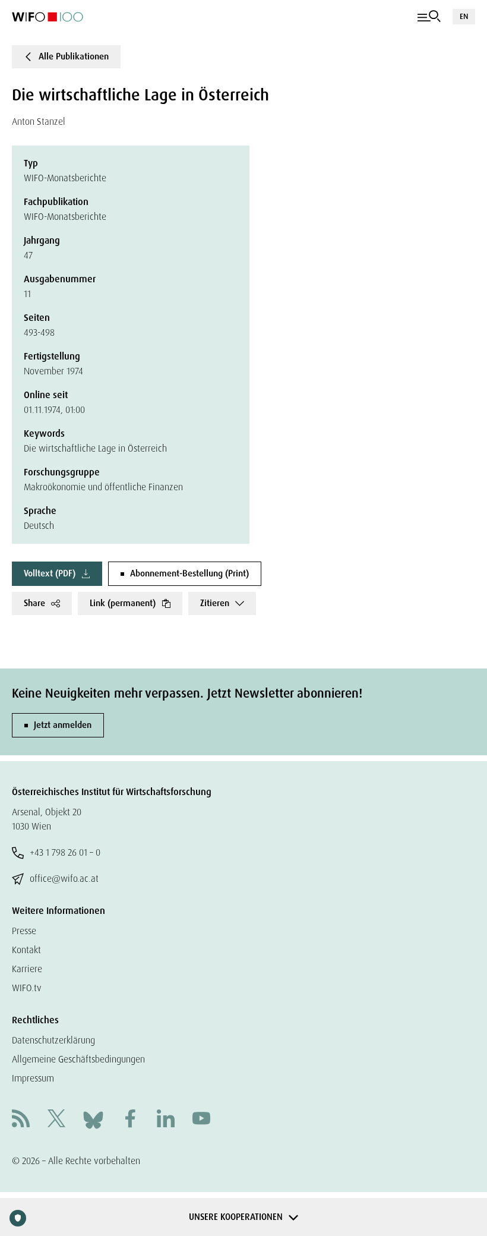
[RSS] (21, 1119)
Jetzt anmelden (62, 725)
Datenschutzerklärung (53, 1040)
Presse (24, 931)
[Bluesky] (93, 1119)
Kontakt (26, 950)
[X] (56, 1119)
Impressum (33, 1078)
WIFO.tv (27, 988)
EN (464, 16)
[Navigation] (429, 16)
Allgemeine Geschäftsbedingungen (78, 1059)
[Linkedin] (166, 1119)
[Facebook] (130, 1119)
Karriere (27, 969)
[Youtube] (201, 1119)
